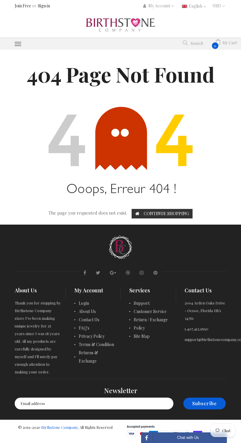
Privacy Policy (92, 336)
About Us (87, 311)
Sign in (44, 6)
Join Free (23, 6)
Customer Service (150, 311)
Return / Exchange (151, 319)
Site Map (142, 336)
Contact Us (89, 319)
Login (84, 303)
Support (142, 303)
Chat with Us (188, 437)
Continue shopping (166, 213)
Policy (139, 328)
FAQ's (84, 328)
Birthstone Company (59, 427)
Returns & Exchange (88, 357)
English (196, 6)
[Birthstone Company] (120, 246)
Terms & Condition (96, 344)
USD (219, 6)
